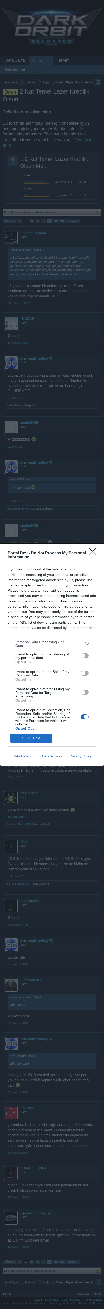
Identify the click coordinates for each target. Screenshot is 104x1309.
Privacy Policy (81, 756)
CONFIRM (31, 738)
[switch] (85, 655)
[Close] (94, 553)
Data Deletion (23, 756)
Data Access (52, 756)
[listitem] (52, 643)
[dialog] (52, 654)
